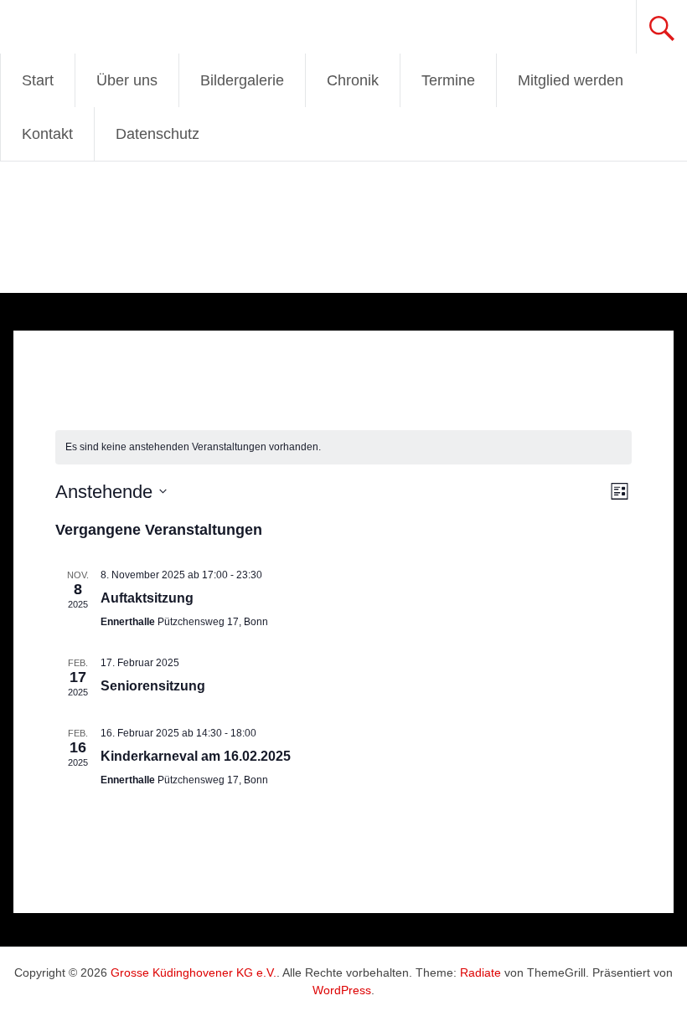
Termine (448, 80)
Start (38, 80)
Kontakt (47, 134)
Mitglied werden (570, 80)
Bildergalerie (242, 80)
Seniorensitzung (153, 686)
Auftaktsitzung (147, 598)
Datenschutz (157, 134)
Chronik (353, 80)
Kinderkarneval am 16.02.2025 (196, 756)
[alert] (343, 447)
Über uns (127, 80)
